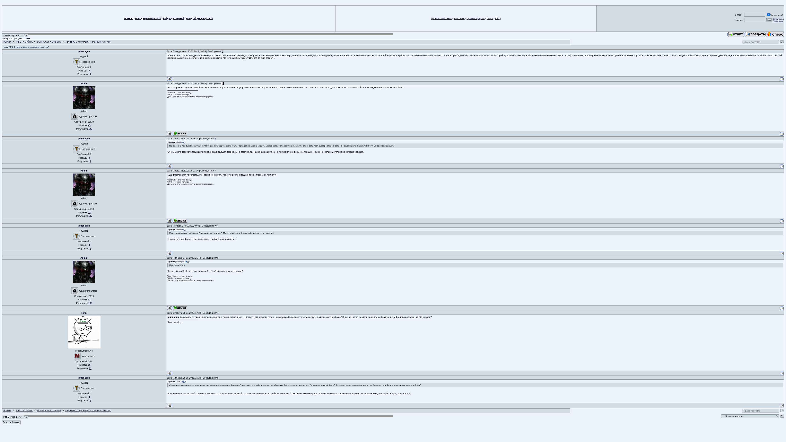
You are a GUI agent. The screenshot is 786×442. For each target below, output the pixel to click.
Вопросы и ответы (49, 42)
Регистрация (778, 21)
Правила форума (475, 18)
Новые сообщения (442, 18)
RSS (497, 18)
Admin (84, 83)
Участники (459, 18)
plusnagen (84, 51)
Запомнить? (776, 15)
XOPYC (27, 38)
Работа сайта (24, 42)
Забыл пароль (778, 19)
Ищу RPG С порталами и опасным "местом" (88, 42)
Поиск (490, 18)
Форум (7, 42)
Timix (84, 313)
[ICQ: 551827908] (180, 133)
